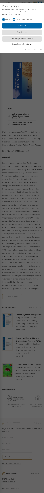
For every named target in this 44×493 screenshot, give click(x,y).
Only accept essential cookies (22, 39)
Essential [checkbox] (8, 19)
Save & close (22, 32)
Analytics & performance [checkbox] (23, 19)
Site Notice (27, 49)
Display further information (21, 44)
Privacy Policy (37, 49)
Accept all (22, 26)
